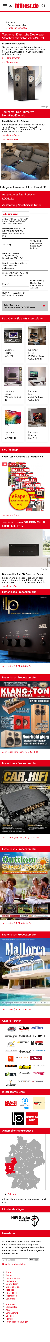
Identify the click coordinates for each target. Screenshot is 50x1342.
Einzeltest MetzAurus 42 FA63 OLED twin (35, 395)
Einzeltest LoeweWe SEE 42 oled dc (12, 395)
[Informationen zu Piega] (39, 1066)
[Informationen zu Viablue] (11, 1083)
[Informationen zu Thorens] (39, 1074)
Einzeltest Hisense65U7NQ (33, 435)
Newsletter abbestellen (14, 1263)
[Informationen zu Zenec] (38, 1081)
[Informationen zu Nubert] (25, 1067)
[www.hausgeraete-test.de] (25, 1108)
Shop (8, 1272)
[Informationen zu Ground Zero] (11, 1051)
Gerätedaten (12, 1283)
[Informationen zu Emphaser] (39, 1037)
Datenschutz (12, 1312)
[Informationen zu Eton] (23, 1043)
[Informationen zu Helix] (25, 1052)
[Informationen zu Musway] (11, 1066)
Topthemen (11, 1295)
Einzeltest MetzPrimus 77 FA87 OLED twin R (36, 354)
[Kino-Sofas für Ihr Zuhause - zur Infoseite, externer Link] (25, 162)
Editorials (10, 1298)
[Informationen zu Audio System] (24, 1029)
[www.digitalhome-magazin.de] (11, 1108)
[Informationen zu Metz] (36, 1058)
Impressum (11, 1303)
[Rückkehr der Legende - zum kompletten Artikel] (25, 84)
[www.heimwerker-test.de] (39, 1108)
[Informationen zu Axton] (37, 1028)
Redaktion (11, 1280)
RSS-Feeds (11, 1292)
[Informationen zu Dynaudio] (25, 1036)
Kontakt (9, 1318)
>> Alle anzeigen (10, 61)
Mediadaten (12, 1306)
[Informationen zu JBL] (10, 1059)
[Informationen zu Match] (22, 1057)
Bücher (9, 1274)
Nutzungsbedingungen (17, 1321)
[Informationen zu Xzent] (24, 1081)
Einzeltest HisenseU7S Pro (9, 352)
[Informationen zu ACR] (12, 1029)
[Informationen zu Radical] (11, 1075)
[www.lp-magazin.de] (18, 1123)
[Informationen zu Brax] (11, 1037)
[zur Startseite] (27, 5)
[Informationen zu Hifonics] (39, 1051)
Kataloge (10, 1289)
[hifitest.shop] (32, 1123)
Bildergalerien (13, 1286)
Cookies (10, 1315)
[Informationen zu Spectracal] (25, 1074)
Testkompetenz (13, 1277)
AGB (8, 1309)
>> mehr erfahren (11, 515)
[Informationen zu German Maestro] (37, 1043)
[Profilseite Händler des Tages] (25, 1221)
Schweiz (12, 1194)
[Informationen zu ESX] (11, 1044)
